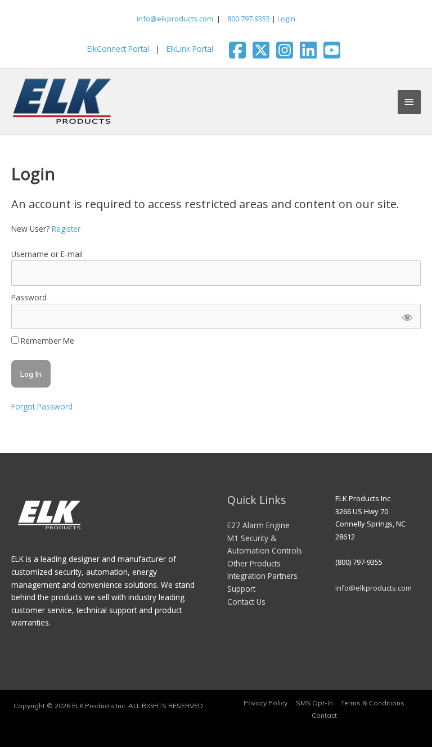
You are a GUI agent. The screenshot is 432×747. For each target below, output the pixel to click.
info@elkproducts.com (175, 19)
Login (286, 19)
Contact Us (246, 601)
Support (241, 588)
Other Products (254, 563)
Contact (324, 715)
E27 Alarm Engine (258, 525)
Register (66, 228)
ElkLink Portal (189, 48)
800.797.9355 (248, 19)
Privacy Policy (265, 703)
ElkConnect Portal (118, 48)
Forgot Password (42, 406)
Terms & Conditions (372, 703)
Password (29, 297)
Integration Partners (262, 575)
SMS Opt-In (314, 703)
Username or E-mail (47, 254)
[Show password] (407, 316)
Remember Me (46, 340)
